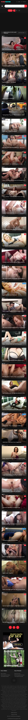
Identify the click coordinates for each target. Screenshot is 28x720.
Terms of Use (14, 714)
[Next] (17, 627)
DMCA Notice (14, 712)
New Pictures (17, 673)
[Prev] (10, 627)
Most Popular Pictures (19, 675)
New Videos (3, 673)
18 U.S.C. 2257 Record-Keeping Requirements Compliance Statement (14, 716)
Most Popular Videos (5, 675)
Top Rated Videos (5, 676)
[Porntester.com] (6, 1)
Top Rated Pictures (18, 676)
